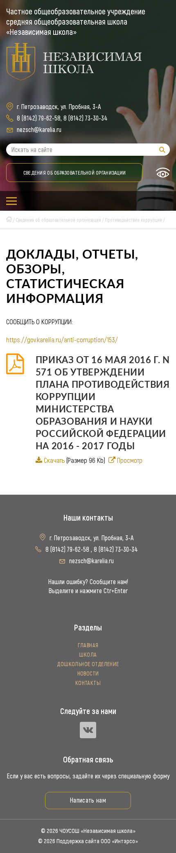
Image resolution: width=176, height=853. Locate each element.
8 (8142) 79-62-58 (39, 118)
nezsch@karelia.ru (39, 130)
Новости (88, 673)
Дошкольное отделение (88, 664)
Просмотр (129, 460)
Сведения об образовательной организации (74, 173)
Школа (88, 654)
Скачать (54, 460)
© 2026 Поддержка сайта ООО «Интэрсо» (88, 841)
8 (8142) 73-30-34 (85, 118)
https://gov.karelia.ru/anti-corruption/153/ (62, 340)
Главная (88, 645)
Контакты (88, 683)
